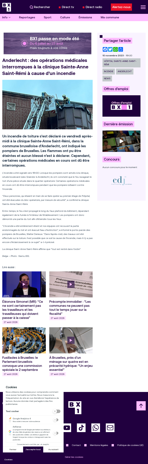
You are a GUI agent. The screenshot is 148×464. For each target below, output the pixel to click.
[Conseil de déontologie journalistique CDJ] (121, 180)
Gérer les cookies (74, 457)
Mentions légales (99, 445)
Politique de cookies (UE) (130, 445)
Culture (65, 17)
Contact (76, 445)
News (107, 78)
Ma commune (110, 17)
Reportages (27, 17)
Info (5, 17)
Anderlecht (125, 71)
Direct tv (68, 7)
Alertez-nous (121, 7)
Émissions (85, 17)
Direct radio (94, 7)
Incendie (108, 71)
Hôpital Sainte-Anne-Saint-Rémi (120, 62)
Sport (47, 17)
